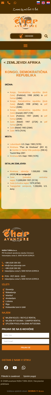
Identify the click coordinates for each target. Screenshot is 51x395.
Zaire (12, 116)
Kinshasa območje (19, 171)
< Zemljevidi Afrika (22, 62)
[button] (46, 36)
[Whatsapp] (23, 368)
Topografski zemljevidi (20, 186)
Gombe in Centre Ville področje (26, 150)
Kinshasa (14, 147)
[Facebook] (6, 368)
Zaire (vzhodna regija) (19, 183)
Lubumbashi (15, 144)
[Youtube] (15, 368)
